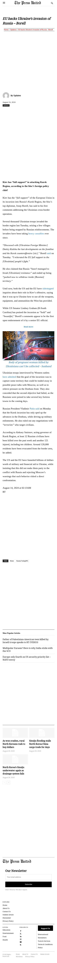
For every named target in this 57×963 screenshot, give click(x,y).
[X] (19, 111)
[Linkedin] (38, 111)
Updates (13, 29)
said (49, 253)
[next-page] (8, 782)
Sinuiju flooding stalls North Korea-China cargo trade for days (40, 744)
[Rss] (21, 944)
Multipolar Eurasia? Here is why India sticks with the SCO (28, 649)
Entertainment (8, 933)
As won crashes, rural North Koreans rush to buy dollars (14, 744)
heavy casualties (36, 233)
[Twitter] (21, 933)
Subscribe (28, 884)
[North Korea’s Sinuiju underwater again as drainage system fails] (15, 759)
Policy (40, 947)
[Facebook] (13, 111)
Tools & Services (44, 941)
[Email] (50, 111)
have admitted (9, 376)
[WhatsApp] (32, 111)
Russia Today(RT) (22, 561)
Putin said (34, 408)
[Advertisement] (28, 61)
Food (4, 936)
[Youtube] (21, 942)
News (12, 561)
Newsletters (42, 938)
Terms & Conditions (45, 944)
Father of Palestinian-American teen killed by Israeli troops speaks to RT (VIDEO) (26, 641)
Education (6, 930)
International (43, 934)
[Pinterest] (44, 111)
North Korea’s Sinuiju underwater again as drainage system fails (13, 770)
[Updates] (7, 95)
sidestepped (48, 288)
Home (6, 29)
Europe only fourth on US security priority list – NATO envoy (27, 658)
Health (5, 940)
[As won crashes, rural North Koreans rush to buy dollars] (15, 733)
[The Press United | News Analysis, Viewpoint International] (32, 3)
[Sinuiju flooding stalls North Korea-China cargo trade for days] (41, 733)
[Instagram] (21, 939)
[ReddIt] (25, 111)
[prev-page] (4, 782)
